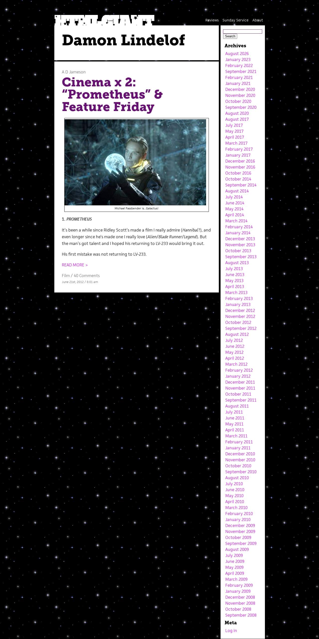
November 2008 (240, 603)
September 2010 (240, 471)
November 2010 (240, 460)
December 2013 (240, 238)
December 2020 (240, 89)
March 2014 (236, 221)
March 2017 (236, 143)
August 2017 (237, 119)
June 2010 (234, 489)
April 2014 (234, 215)
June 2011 (234, 418)
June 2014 (234, 203)
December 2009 (240, 525)
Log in (231, 630)
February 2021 (239, 77)
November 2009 (240, 531)
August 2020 (237, 113)
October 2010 (238, 465)
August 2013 (237, 262)
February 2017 (239, 149)
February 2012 (239, 370)
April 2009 (234, 573)
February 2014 (239, 227)
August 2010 (237, 477)
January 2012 (237, 376)
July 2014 (234, 197)
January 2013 (237, 304)
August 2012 (237, 334)
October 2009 (238, 537)
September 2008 (240, 615)
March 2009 (236, 579)
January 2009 (237, 591)
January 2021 (237, 83)
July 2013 (234, 268)
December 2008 (240, 597)
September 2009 (240, 543)
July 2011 (234, 412)
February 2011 (239, 442)
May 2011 (234, 424)
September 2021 (240, 71)
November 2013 (240, 244)
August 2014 (237, 191)
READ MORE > (75, 265)
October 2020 (238, 101)
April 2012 (234, 358)
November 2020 (240, 95)
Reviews (212, 20)
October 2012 (238, 322)
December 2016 (240, 161)
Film (66, 275)
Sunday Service (235, 20)
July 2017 (234, 125)
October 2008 (238, 609)
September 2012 (240, 328)
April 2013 (234, 286)
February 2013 (239, 298)
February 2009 (239, 585)
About (257, 20)
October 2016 (238, 173)
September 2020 (240, 107)
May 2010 (234, 495)
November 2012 (240, 316)
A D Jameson (74, 72)
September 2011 (240, 400)
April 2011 (234, 430)
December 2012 (240, 310)
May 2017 (234, 131)
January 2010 (237, 519)
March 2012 (236, 364)
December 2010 (240, 454)
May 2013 (234, 280)
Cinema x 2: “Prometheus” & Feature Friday (112, 94)
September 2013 (240, 256)
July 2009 (234, 555)
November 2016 (240, 167)
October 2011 (238, 394)
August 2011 (237, 406)
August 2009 (237, 549)
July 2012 (234, 340)
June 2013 (234, 274)
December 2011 (240, 382)
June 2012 (234, 346)
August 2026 (237, 53)
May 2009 (234, 567)
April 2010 (234, 501)
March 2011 (236, 436)
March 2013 (236, 292)
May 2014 (234, 209)
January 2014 (237, 232)
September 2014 (240, 185)
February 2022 (239, 65)
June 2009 (234, 561)
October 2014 (238, 179)
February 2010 (239, 513)
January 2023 (237, 59)
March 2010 (236, 507)
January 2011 (237, 448)
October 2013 (238, 250)
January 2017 (237, 155)
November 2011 (240, 388)
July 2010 (234, 483)
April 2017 (234, 137)
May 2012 (234, 352)
